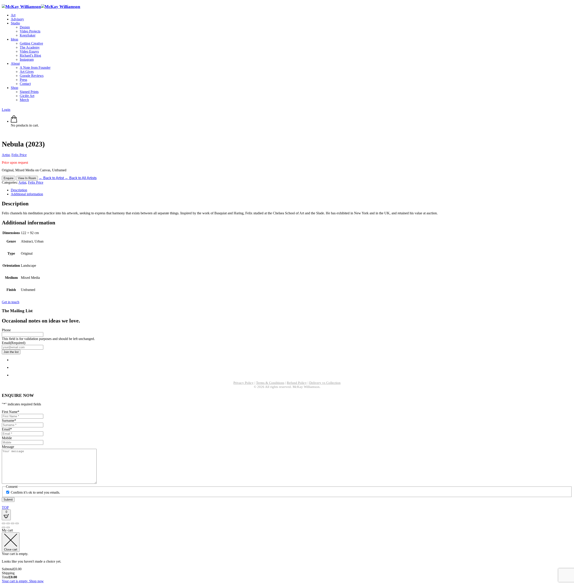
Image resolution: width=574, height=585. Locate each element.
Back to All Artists (81, 178)
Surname (9, 420)
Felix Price (19, 155)
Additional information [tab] (27, 194)
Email (13, 343)
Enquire (8, 178)
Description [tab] (19, 190)
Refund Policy (297, 383)
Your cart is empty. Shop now (23, 581)
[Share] (12, 523)
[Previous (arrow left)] (3, 527)
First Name (10, 412)
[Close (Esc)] (17, 523)
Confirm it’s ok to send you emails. (35, 492)
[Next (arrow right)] (8, 527)
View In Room (27, 178)
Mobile (7, 438)
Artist (6, 155)
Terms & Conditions (270, 383)
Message (8, 447)
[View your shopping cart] (14, 121)
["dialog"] (287, 555)
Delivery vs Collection (325, 383)
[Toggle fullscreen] (8, 523)
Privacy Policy (243, 383)
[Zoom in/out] (3, 523)
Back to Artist (52, 178)
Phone (6, 330)
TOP (5, 507)
